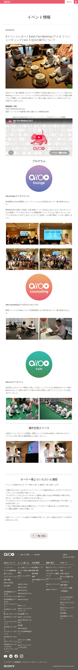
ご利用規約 (64, 591)
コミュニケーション (11, 576)
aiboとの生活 (8, 582)
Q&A (61, 570)
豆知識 (20, 625)
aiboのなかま (22, 590)
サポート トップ (65, 567)
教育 (33, 576)
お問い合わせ (64, 573)
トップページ (8, 567)
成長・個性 (7, 579)
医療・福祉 (35, 570)
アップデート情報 (66, 588)
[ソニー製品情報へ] (9, 666)
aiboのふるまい (23, 584)
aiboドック (22, 605)
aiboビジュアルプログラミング (25, 609)
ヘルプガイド (64, 582)
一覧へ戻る (41, 535)
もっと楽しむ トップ (25, 567)
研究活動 (35, 573)
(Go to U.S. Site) (68, 557)
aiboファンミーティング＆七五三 (25, 646)
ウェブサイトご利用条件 (12, 662)
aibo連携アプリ (23, 614)
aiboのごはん (22, 587)
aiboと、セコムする (24, 617)
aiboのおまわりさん (25, 593)
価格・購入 (69, 2)
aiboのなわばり (23, 599)
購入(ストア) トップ (53, 567)
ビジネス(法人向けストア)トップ (66, 598)
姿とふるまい (8, 573)
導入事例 (63, 613)
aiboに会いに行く (52, 570)
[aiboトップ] (9, 554)
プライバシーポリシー (30, 662)
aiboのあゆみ (22, 628)
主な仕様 (7, 585)
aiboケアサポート (52, 589)
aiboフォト (22, 596)
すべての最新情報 (10, 570)
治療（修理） (64, 585)
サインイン (43, 662)
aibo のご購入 (25, 554)
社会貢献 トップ (37, 567)
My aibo (37, 554)
